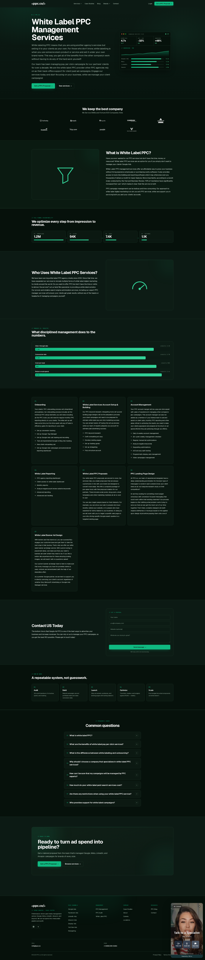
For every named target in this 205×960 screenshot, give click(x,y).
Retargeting (72, 931)
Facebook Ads (73, 913)
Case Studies (89, 4)
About (125, 913)
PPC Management (102, 909)
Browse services (73, 864)
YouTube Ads (72, 927)
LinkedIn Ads (72, 916)
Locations (126, 920)
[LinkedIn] (33, 927)
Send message (139, 647)
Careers (126, 916)
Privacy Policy (157, 955)
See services (65, 86)
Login (150, 4)
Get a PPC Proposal (164, 4)
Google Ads (72, 909)
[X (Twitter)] (38, 927)
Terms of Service (168, 955)
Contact (116, 4)
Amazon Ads (72, 920)
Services (77, 4)
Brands (105, 4)
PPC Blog (154, 909)
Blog (98, 4)
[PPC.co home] (38, 3)
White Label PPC (101, 916)
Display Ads (72, 924)
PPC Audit (99, 913)
